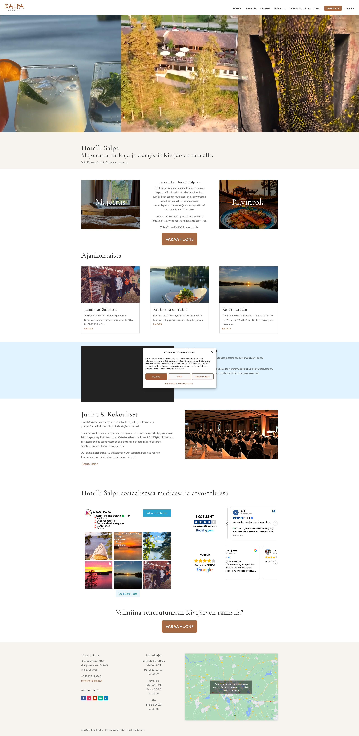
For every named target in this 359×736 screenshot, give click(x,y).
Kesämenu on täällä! (171, 309)
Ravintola (251, 8)
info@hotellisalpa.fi (91, 680)
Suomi (348, 8)
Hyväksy (156, 376)
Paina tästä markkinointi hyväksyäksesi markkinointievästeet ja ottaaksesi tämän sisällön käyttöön (231, 687)
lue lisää (88, 328)
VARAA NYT (333, 8)
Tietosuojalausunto (185, 384)
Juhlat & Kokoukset (300, 8)
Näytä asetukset (202, 376)
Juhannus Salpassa (100, 309)
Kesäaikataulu (234, 309)
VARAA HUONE (180, 239)
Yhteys (317, 8)
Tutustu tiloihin (89, 463)
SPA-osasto (280, 8)
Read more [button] (235, 535)
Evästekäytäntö (171, 384)
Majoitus (238, 8)
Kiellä (179, 376)
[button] (212, 352)
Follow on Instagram (157, 512)
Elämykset (265, 8)
